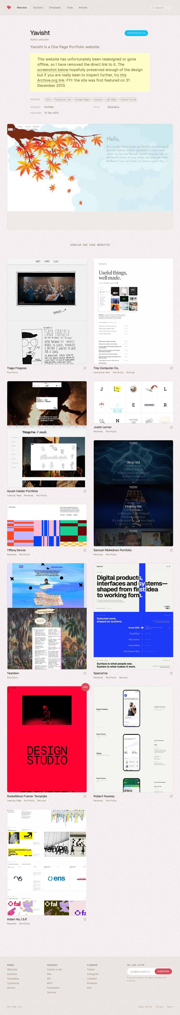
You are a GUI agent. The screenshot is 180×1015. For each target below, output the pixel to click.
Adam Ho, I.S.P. (17, 919)
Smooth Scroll (128, 99)
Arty (48, 99)
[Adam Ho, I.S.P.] (46, 862)
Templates (13, 978)
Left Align (111, 99)
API (49, 978)
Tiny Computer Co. (106, 368)
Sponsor (51, 992)
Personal (28, 495)
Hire (49, 973)
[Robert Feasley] (133, 739)
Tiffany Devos (16, 550)
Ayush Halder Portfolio (22, 491)
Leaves (98, 99)
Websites (12, 969)
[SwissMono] (46, 739)
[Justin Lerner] (133, 402)
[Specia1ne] (133, 616)
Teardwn (13, 673)
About (170, 1006)
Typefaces (13, 983)
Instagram (93, 973)
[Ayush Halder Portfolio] (46, 434)
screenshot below (52, 69)
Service (123, 677)
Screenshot (135, 33)
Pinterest (92, 983)
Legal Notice (145, 1006)
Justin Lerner (103, 427)
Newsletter (53, 987)
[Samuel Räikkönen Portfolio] (133, 493)
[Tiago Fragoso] (46, 311)
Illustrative (113, 106)
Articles (11, 987)
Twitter (91, 969)
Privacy (160, 1006)
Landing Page (14, 495)
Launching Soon (102, 372)
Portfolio (49, 106)
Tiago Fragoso (16, 368)
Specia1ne (101, 673)
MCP (49, 983)
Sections (12, 973)
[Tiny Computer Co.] (133, 311)
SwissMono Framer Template (27, 796)
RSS (89, 987)
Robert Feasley (104, 796)
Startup (130, 372)
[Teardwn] (46, 616)
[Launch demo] (84, 796)
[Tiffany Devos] (46, 525)
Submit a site (54, 969)
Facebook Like (62, 99)
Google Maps (82, 99)
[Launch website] (84, 368)
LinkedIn (92, 978)
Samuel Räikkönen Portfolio (113, 550)
